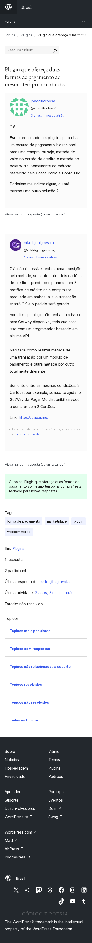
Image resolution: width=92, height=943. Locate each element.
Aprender (12, 791)
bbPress (14, 848)
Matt (11, 840)
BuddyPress (17, 857)
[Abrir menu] (84, 7)
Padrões (55, 776)
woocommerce (18, 532)
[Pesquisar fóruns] (54, 50)
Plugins (26, 35)
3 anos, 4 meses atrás (47, 115)
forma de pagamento (23, 521)
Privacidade (15, 776)
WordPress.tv (19, 816)
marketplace (57, 521)
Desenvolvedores (20, 808)
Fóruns (10, 21)
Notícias (12, 759)
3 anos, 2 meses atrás (40, 257)
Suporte (11, 800)
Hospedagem (16, 768)
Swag (55, 816)
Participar (56, 791)
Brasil (20, 878)
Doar (55, 808)
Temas (54, 759)
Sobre (10, 751)
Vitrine (53, 751)
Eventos (55, 800)
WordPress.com (21, 832)
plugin (78, 521)
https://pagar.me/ (34, 417)
